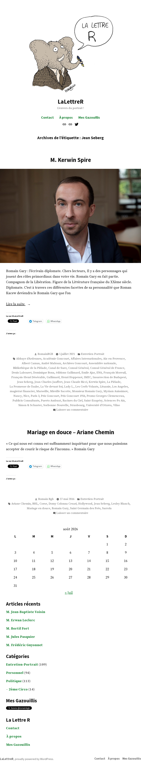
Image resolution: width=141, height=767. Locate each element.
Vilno (116, 405)
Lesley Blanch (120, 504)
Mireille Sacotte (60, 391)
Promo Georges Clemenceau (105, 396)
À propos (66, 117)
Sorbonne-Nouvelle (55, 405)
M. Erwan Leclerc (20, 620)
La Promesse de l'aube (24, 387)
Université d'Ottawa (99, 405)
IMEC (87, 377)
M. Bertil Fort (17, 628)
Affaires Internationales (86, 359)
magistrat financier (22, 391)
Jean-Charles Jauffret (48, 382)
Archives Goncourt (75, 363)
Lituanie (105, 387)
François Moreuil (115, 373)
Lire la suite (21, 304)
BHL (35, 504)
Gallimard (53, 377)
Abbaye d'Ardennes (28, 359)
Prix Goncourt (50, 396)
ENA (99, 373)
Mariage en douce (38, 508)
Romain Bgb (46, 499)
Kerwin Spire (97, 382)
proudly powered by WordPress (34, 759)
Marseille (42, 391)
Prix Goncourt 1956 (73, 396)
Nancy (17, 396)
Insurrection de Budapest (109, 377)
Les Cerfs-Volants (86, 387)
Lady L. (69, 387)
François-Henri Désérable (28, 377)
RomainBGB (45, 354)
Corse (43, 504)
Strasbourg (77, 405)
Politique (14, 681)
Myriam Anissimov (116, 391)
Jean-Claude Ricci (75, 382)
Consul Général (78, 368)
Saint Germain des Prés (85, 508)
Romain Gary (60, 508)
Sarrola (107, 508)
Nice (26, 396)
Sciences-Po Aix (114, 400)
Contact (47, 117)
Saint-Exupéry (93, 400)
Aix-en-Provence (114, 359)
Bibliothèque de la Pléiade (30, 368)
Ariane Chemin (21, 504)
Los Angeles (120, 387)
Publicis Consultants (26, 400)
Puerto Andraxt (51, 400)
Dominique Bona (43, 373)
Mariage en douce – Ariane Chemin (70, 432)
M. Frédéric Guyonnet (24, 645)
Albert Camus (31, 363)
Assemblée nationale (102, 363)
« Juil (69, 593)
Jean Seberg (25, 382)
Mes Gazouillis (89, 117)
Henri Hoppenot (71, 377)
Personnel (14, 673)
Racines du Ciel (73, 400)
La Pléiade (114, 382)
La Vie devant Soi (51, 387)
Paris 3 (35, 396)
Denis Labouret (22, 373)
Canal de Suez (57, 368)
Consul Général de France (107, 368)
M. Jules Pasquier (20, 637)
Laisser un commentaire (72, 410)
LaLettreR (71, 101)
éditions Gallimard (68, 373)
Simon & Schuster (30, 405)
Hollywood (85, 504)
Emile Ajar (88, 373)
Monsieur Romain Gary (87, 391)
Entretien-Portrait (92, 354)
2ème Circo (18, 689)
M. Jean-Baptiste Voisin (25, 612)
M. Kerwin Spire (70, 159)
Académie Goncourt (56, 359)
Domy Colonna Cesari (63, 504)
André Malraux (51, 363)
